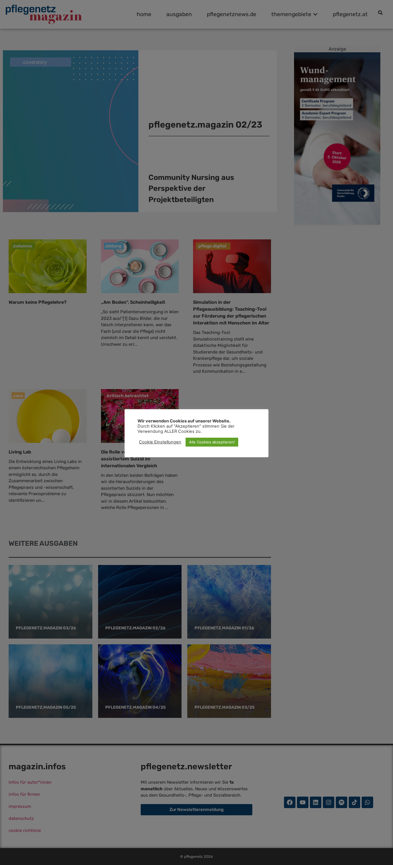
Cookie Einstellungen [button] (160, 442)
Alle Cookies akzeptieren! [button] (212, 442)
